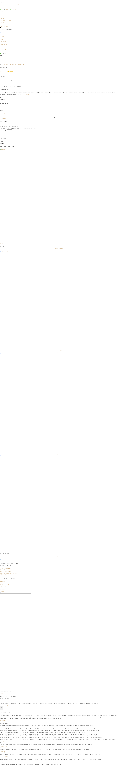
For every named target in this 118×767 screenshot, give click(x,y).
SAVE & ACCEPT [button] (4, 766)
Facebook (2, 588)
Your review (3, 138)
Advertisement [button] (4, 756)
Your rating (3, 130)
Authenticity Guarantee (6, 574)
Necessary (4, 722)
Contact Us (3, 586)
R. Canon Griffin (59, 350)
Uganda (22, 64)
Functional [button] (2, 741)
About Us (2, 581)
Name (1, 140)
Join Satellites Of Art (5, 584)
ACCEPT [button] (11, 705)
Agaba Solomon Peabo (11, 64)
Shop (1, 583)
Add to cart (2, 99)
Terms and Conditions (6, 568)
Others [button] (2, 761)
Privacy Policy (3, 569)
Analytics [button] (2, 751)
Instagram (2, 589)
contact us (26, 94)
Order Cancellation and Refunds (8, 573)
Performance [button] (3, 746)
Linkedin (2, 591)
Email (1, 141)
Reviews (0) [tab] (3, 118)
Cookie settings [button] (4, 705)
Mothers (1, 243)
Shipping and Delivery (5, 571)
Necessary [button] (3, 720)
